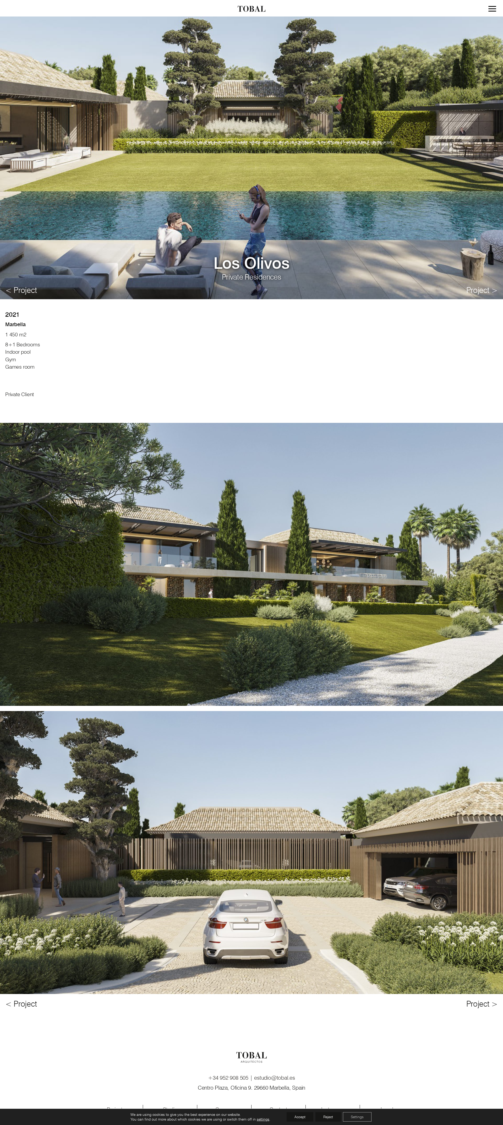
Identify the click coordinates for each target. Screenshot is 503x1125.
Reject (328, 1117)
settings (263, 1119)
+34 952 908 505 (229, 1077)
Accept (299, 1117)
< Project (21, 290)
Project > (482, 290)
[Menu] (493, 9)
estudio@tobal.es (274, 1077)
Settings (357, 1117)
